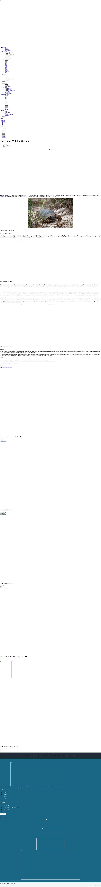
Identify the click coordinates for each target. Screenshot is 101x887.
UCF (6, 72)
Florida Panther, (3, 196)
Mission (3, 121)
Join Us (3, 74)
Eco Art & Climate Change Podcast (9, 746)
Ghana (6, 63)
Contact (3, 81)
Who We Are (4, 47)
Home (3, 120)
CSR (5, 77)
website (38, 355)
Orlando (6, 68)
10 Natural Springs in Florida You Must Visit (11, 436)
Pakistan (6, 70)
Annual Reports (8, 50)
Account (3, 127)
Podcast (3, 124)
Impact (3, 123)
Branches (6, 60)
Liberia (6, 66)
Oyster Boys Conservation (6, 583)
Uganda (6, 73)
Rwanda (6, 69)
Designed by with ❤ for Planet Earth (94, 885)
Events (6, 75)
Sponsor (3, 125)
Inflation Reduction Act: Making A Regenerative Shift (13, 656)
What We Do (4, 51)
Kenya (6, 65)
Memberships (7, 76)
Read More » (2, 513)
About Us (6, 48)
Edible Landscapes (8, 57)
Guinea (6, 64)
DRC (6, 62)
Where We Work (5, 59)
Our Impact (7, 49)
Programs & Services (8, 52)
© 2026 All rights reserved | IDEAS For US (7, 883)
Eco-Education (7, 55)
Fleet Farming (7, 56)
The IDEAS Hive (8, 53)
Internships (7, 80)
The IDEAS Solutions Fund (10, 54)
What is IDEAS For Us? (6, 510)
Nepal (6, 67)
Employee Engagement (9, 78)
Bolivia (6, 61)
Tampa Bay (7, 71)
